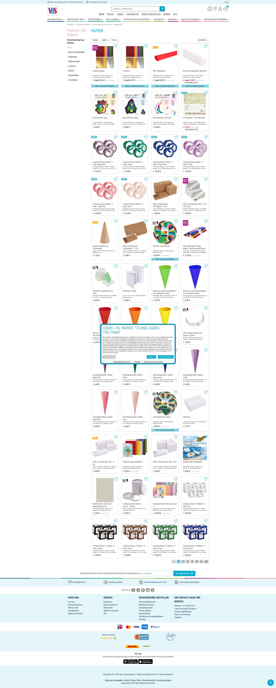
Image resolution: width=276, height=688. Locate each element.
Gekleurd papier (74, 61)
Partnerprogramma (75, 605)
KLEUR (95, 40)
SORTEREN (202, 40)
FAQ (105, 613)
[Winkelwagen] (225, 8)
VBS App (142, 619)
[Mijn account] (220, 8)
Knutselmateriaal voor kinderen (102, 25)
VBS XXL (110, 14)
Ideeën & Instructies (151, 14)
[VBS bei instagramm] (138, 590)
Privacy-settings (145, 610)
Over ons (71, 602)
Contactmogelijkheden (182, 611)
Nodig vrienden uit (110, 605)
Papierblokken (73, 75)
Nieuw (101, 14)
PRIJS (114, 40)
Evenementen (132, 14)
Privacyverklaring (156, 344)
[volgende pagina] (206, 561)
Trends (120, 14)
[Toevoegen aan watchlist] (116, 46)
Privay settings (109, 357)
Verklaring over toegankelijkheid (151, 616)
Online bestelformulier (147, 602)
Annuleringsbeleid (145, 608)
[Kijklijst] (215, 8)
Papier (69, 47)
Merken (166, 14)
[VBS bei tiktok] (152, 590)
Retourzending (144, 613)
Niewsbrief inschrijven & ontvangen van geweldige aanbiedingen (109, 573)
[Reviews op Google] (108, 637)
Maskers (71, 71)
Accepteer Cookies (165, 357)
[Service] (209, 8)
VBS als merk (73, 608)
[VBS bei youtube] (148, 590)
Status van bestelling (182, 614)
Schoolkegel (72, 80)
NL (228, 2)
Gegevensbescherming (122, 362)
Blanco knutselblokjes (76, 52)
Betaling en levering (146, 605)
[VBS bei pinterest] (143, 590)
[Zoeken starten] (162, 8)
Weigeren (151, 357)
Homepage (70, 25)
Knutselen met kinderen (83, 25)
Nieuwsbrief (108, 608)
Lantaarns (72, 66)
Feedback (178, 617)
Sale (175, 14)
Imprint (137, 362)
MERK (105, 40)
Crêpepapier (72, 57)
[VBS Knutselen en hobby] (52, 10)
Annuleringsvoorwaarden (153, 362)
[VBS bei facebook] (133, 590)
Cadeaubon (108, 602)
